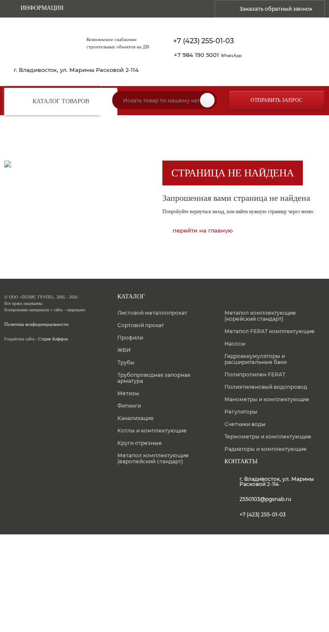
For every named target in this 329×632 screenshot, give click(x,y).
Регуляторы (240, 411)
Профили (130, 337)
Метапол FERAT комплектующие (269, 331)
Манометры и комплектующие (266, 399)
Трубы (126, 362)
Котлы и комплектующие (152, 430)
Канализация (135, 418)
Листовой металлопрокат (152, 313)
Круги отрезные (139, 443)
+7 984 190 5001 (208, 54)
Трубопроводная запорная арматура (153, 378)
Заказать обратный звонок (275, 9)
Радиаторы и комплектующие (265, 449)
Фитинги (129, 405)
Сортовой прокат (140, 325)
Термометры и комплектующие (267, 436)
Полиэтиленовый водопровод (265, 387)
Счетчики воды (245, 424)
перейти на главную (203, 230)
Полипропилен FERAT (254, 374)
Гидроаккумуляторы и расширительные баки (255, 359)
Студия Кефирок (53, 339)
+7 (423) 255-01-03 (203, 41)
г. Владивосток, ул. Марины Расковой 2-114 (76, 70)
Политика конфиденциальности (36, 324)
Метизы (128, 393)
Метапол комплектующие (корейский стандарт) (260, 316)
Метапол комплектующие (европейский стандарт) (153, 458)
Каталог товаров (61, 101)
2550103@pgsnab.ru (265, 499)
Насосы (234, 343)
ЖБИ (124, 350)
